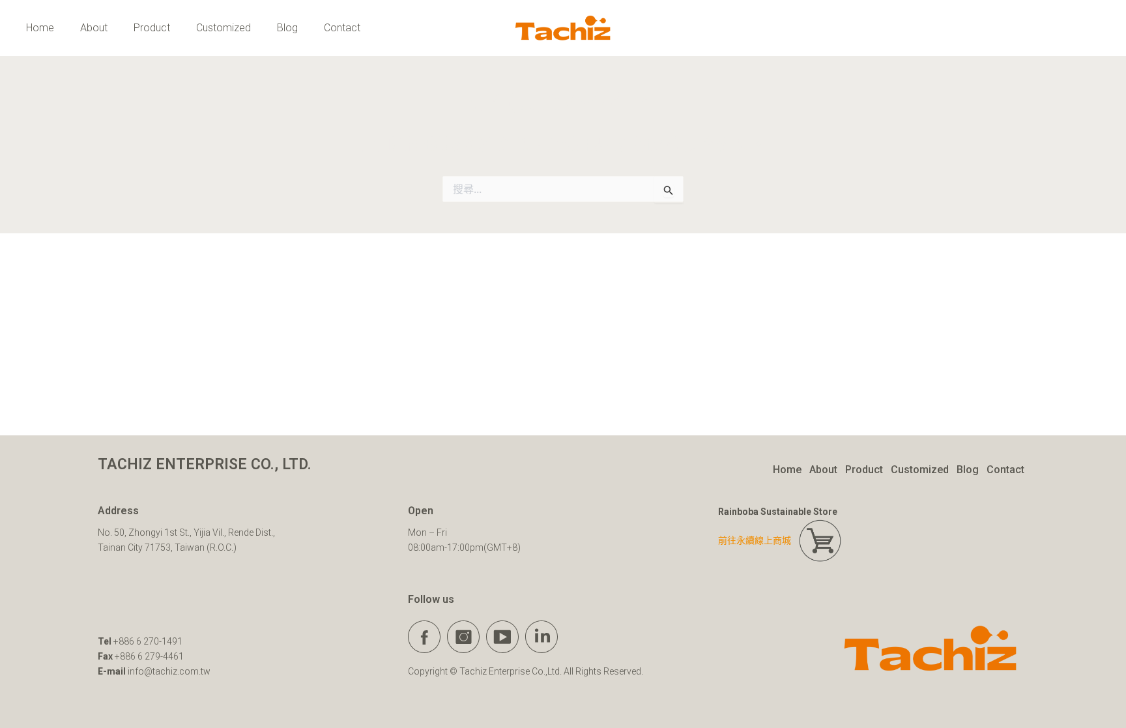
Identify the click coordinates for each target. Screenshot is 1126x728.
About (94, 28)
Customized (223, 28)
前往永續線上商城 (758, 540)
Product (152, 28)
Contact (342, 28)
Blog (287, 28)
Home (40, 28)
